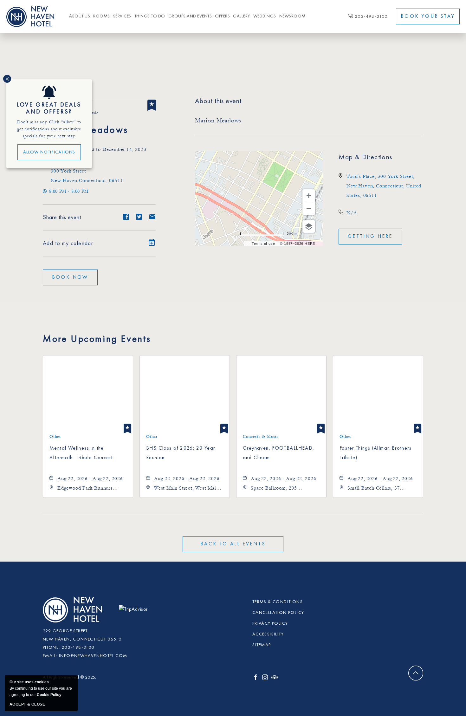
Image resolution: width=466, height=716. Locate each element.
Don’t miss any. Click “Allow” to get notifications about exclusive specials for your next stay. (49, 129)
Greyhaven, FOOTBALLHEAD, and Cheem (278, 453)
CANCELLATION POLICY (278, 612)
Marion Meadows (86, 130)
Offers (222, 16)
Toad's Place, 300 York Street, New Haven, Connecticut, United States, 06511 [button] (383, 185)
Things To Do (149, 16)
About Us (79, 16)
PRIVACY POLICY (270, 623)
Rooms (101, 16)
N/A (351, 213)
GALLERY (241, 16)
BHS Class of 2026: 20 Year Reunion (180, 453)
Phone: (51, 647)
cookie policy (49, 695)
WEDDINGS (264, 16)
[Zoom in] (308, 195)
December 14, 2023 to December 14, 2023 (98, 149)
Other (55, 436)
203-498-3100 (371, 16)
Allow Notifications (49, 152)
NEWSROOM (292, 16)
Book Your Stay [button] (428, 16)
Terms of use (263, 243)
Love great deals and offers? (49, 108)
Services (122, 16)
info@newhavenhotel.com (93, 656)
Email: (50, 656)
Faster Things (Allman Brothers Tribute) (375, 453)
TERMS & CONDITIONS (277, 602)
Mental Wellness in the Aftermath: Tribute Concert (81, 453)
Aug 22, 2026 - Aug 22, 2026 (90, 478)
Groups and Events (190, 16)
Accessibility (268, 634)
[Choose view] (308, 226)
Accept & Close (27, 704)
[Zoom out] (308, 208)
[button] (70, 277)
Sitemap (261, 645)
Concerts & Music (261, 436)
